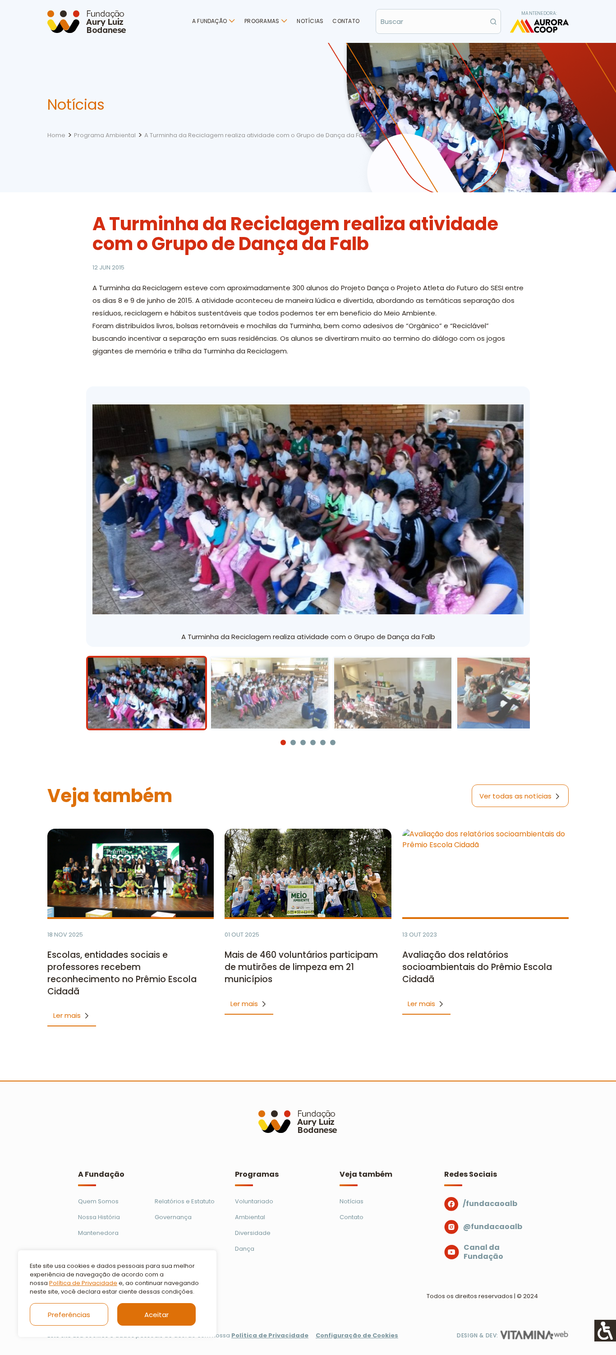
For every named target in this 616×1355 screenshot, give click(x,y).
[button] (517, 530)
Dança (244, 1248)
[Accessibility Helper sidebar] (605, 1330)
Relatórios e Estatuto (185, 1201)
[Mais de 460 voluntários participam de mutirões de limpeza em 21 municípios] (308, 873)
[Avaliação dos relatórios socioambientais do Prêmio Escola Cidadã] (485, 873)
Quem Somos (98, 1201)
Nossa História (99, 1217)
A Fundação (209, 21)
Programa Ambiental (105, 135)
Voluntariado (254, 1201)
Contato (345, 21)
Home (56, 135)
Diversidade (253, 1233)
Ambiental (250, 1217)
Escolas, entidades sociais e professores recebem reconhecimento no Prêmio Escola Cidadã (122, 973)
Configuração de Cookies (357, 1335)
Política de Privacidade (83, 1283)
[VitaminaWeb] (534, 1335)
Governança (173, 1217)
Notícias (310, 21)
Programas (261, 21)
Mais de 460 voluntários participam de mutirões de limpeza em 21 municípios (301, 967)
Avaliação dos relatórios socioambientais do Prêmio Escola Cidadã (477, 967)
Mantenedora (98, 1233)
